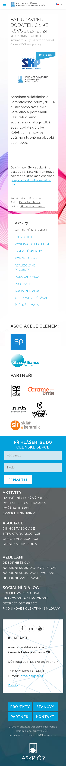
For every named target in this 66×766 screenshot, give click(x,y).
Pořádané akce (27, 276)
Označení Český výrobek (25, 498)
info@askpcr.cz (31, 676)
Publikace (23, 284)
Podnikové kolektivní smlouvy (31, 608)
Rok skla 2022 (26, 258)
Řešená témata (27, 305)
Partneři (20, 717)
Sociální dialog (27, 291)
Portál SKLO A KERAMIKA (24, 503)
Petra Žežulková (29, 202)
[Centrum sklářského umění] (39, 410)
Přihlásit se (18, 479)
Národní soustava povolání (28, 573)
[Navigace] (4, 4)
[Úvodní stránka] (28, 4)
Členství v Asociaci (20, 539)
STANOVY (45, 707)
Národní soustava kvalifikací (30, 567)
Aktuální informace (32, 206)
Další (12, 685)
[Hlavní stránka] (12, 35)
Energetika (24, 237)
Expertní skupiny (28, 251)
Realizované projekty (25, 267)
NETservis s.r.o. (47, 735)
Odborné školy (16, 562)
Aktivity (22, 35)
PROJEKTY (20, 707)
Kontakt (45, 717)
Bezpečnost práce (20, 603)
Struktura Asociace (21, 533)
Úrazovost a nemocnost (25, 598)
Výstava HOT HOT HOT (32, 244)
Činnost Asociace (19, 528)
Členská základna (20, 544)
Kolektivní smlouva (21, 593)
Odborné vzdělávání (32, 298)
